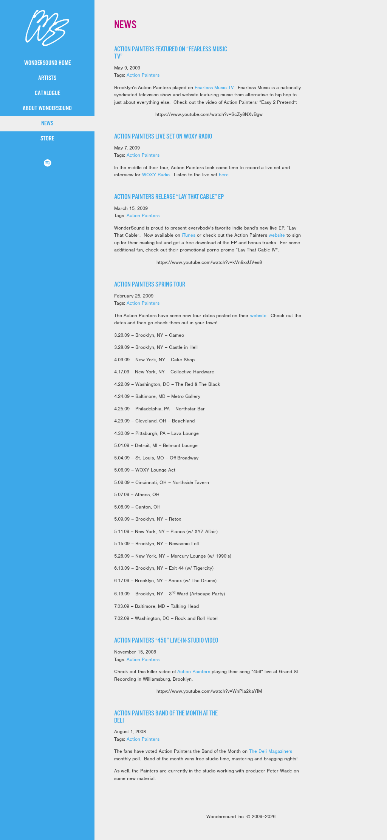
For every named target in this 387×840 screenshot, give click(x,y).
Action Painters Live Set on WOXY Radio (163, 137)
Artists (47, 78)
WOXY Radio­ (156, 174)
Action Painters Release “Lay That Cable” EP (169, 197)
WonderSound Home (47, 63)
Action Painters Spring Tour (149, 285)
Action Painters (143, 75)
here (224, 174)
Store (47, 139)
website (277, 235)
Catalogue (47, 93)
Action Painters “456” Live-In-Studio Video (166, 641)
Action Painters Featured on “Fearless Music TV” (170, 53)
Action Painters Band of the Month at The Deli (166, 717)
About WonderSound (47, 109)
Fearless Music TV (214, 87)
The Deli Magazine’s (270, 751)
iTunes (188, 235)
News (47, 124)
